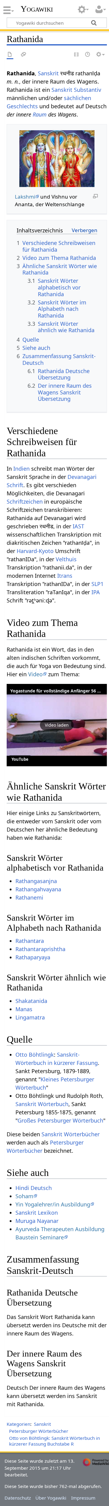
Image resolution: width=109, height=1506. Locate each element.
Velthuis (66, 559)
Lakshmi (25, 196)
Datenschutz (18, 1498)
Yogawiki (37, 9)
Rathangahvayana (38, 889)
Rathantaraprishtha (40, 949)
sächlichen (77, 98)
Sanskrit (48, 73)
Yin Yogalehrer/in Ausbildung (52, 1204)
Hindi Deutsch (33, 1188)
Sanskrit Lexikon (36, 1212)
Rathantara (29, 940)
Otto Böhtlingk (34, 1054)
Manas (23, 1009)
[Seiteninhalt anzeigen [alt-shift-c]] (10, 54)
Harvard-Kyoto (35, 551)
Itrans (64, 575)
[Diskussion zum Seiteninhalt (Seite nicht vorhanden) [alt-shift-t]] (23, 54)
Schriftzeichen (25, 501)
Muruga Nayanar (36, 1220)
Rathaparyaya (32, 957)
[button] (57, 725)
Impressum (83, 1498)
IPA (95, 592)
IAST (78, 526)
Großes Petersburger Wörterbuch (60, 1120)
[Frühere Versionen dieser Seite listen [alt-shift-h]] (87, 54)
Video (35, 674)
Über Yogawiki (50, 1498)
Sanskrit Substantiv (76, 89)
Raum (40, 114)
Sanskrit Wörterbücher (70, 1134)
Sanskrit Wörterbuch (41, 1104)
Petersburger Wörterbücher (38, 1431)
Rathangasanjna (36, 881)
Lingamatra (30, 1017)
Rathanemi (29, 897)
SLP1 (97, 584)
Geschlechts (22, 106)
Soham (24, 1196)
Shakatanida (31, 1001)
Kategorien (18, 1424)
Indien (21, 468)
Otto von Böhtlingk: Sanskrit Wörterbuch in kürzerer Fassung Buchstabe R (54, 1441)
